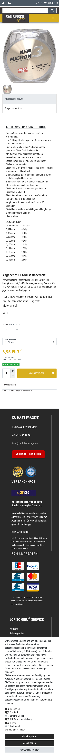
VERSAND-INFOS (23, 482)
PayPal (13, 722)
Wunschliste (11, 385)
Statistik (14, 712)
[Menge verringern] (12, 375)
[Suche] (52, 10)
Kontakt (14, 628)
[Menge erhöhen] (12, 371)
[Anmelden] (3, 3)
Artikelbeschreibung (14, 98)
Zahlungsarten (24, 554)
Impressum (47, 692)
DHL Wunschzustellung (21, 719)
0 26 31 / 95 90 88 (21, 435)
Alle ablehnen (29, 743)
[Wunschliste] (37, 3)
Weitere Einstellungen (15, 729)
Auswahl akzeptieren (29, 749)
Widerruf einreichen (28, 454)
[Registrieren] (10, 3)
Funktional (15, 726)
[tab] (29, 99)
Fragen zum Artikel (13, 108)
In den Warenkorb (36, 373)
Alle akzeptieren (29, 736)
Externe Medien (17, 716)
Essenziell (15, 709)
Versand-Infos (23, 549)
